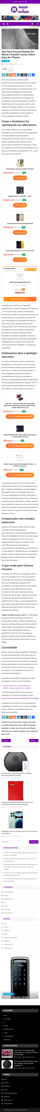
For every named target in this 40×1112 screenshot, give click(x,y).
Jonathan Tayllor (16, 778)
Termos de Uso (8, 944)
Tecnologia (6, 61)
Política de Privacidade (10, 937)
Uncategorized (8, 913)
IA (4, 902)
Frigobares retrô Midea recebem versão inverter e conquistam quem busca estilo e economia (17, 803)
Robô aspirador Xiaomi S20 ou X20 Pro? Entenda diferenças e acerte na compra (16, 774)
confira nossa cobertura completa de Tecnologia (20, 698)
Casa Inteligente (8, 892)
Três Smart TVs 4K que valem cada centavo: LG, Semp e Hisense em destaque (20, 854)
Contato (6, 927)
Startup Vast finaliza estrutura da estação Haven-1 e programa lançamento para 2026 (34, 740)
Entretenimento (8, 899)
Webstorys (7, 1039)
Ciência (6, 895)
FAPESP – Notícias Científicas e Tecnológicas (17, 688)
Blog (5, 923)
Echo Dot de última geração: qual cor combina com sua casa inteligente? (20, 860)
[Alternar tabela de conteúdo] (10, 69)
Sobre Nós (7, 941)
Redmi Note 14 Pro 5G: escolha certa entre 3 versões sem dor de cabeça (19, 832)
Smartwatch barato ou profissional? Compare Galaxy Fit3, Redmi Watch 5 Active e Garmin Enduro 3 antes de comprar (21, 867)
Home (5, 934)
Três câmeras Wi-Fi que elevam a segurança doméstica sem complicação (20, 880)
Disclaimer (7, 930)
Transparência (8, 948)
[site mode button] (33, 24)
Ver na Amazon (20, 178)
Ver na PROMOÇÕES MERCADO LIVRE (20, 416)
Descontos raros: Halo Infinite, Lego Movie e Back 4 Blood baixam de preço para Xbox (20, 874)
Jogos (5, 906)
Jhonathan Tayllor (17, 64)
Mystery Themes (31, 1110)
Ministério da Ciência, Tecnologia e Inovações (16, 686)
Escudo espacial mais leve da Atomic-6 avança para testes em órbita (7, 740)
